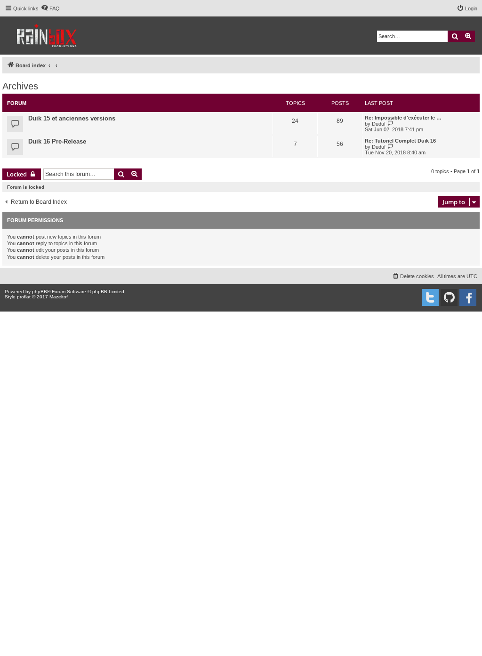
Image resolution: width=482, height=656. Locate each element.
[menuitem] (50, 8)
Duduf (379, 124)
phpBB (39, 291)
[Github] (449, 297)
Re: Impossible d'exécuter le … (403, 117)
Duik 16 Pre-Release (57, 141)
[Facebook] (467, 297)
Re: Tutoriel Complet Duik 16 (400, 141)
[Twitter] (430, 297)
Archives (20, 86)
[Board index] (47, 35)
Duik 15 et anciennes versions (71, 118)
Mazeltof (58, 296)
